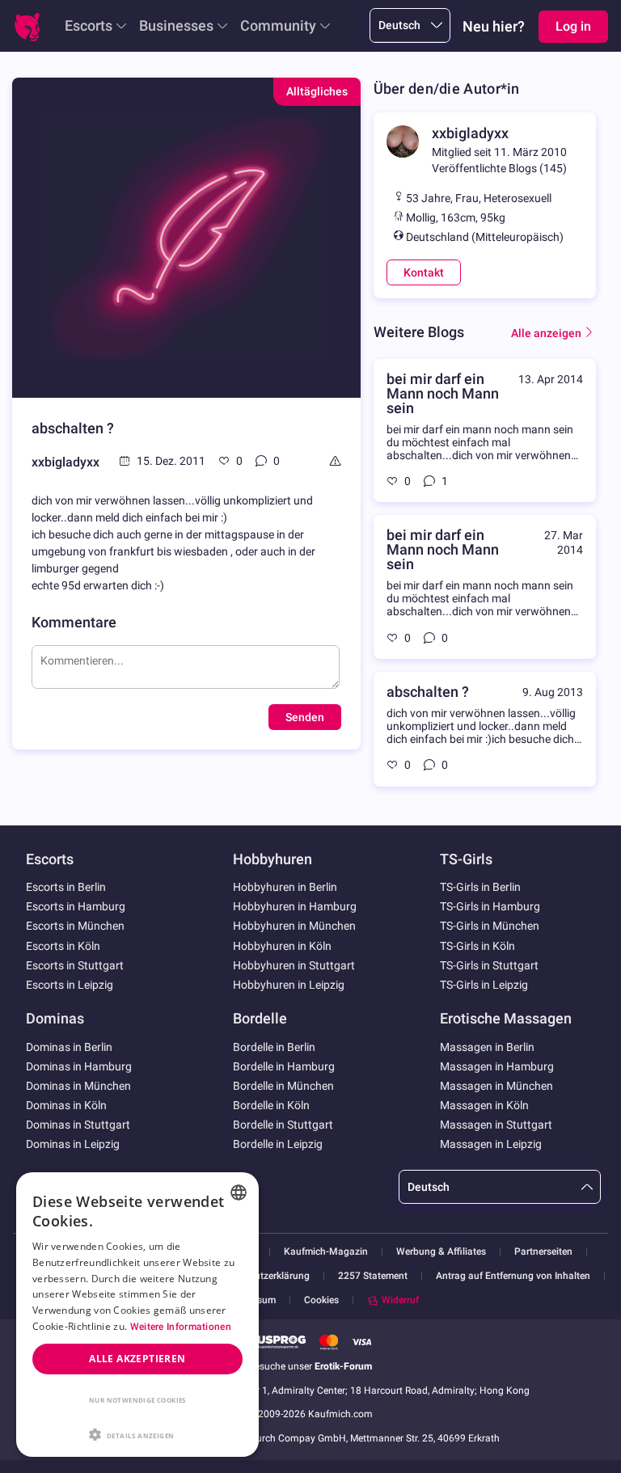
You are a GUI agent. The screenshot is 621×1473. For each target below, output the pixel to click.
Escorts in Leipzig (69, 984)
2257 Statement (373, 1276)
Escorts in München (75, 925)
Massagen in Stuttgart (496, 1124)
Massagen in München (496, 1085)
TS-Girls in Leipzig (484, 984)
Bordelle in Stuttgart (283, 1124)
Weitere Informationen (180, 1326)
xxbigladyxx (65, 462)
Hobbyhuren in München (294, 925)
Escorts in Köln (63, 945)
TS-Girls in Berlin (480, 886)
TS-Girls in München (489, 925)
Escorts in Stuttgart (75, 965)
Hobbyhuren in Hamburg (295, 906)
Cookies (321, 1300)
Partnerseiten (543, 1252)
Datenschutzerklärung (261, 1276)
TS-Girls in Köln (477, 945)
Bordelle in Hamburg (284, 1066)
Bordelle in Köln (271, 1105)
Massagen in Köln (484, 1105)
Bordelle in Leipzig (278, 1143)
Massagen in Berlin (487, 1046)
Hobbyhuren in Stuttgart (294, 965)
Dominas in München (78, 1085)
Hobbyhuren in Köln (282, 945)
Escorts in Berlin (66, 886)
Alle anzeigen (546, 333)
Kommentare (74, 622)
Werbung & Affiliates (441, 1252)
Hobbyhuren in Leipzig (288, 984)
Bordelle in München (283, 1085)
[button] (137, 1433)
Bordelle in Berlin (274, 1046)
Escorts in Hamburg (75, 906)
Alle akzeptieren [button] (137, 1358)
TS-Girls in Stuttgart (489, 965)
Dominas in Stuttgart (78, 1124)
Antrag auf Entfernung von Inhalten (513, 1276)
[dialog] (137, 1314)
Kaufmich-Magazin (326, 1252)
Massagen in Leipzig (491, 1143)
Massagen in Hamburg (497, 1066)
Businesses (176, 25)
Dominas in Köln (66, 1105)
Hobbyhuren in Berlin (285, 886)
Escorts (88, 25)
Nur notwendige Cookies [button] (137, 1399)
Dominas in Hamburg (79, 1066)
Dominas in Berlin (69, 1046)
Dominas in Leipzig (73, 1143)
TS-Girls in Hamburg (490, 906)
